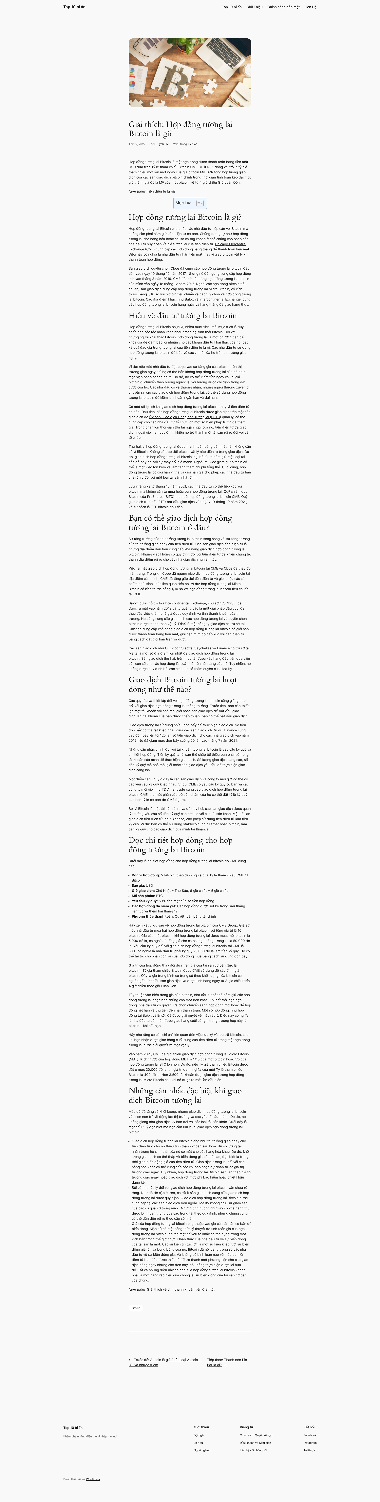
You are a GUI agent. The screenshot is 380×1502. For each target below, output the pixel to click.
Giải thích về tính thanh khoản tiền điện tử (180, 1289)
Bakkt (189, 299)
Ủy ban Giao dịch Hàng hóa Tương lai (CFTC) (185, 417)
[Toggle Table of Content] (198, 203)
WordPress (93, 1479)
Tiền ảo (192, 144)
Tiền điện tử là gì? (161, 191)
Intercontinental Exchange (220, 299)
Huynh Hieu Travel (167, 144)
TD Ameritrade (173, 789)
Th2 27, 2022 (137, 144)
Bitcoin (135, 1308)
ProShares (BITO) (160, 497)
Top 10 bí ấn (74, 6)
